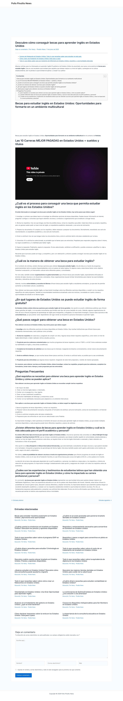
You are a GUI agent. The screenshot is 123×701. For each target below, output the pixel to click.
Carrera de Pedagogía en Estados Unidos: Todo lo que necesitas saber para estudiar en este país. (50, 56)
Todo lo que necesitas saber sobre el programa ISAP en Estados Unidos (37, 538)
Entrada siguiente (105, 500)
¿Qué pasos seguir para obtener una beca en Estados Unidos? (37, 89)
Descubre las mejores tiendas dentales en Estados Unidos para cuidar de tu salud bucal (83, 571)
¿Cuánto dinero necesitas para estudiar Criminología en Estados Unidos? (37, 549)
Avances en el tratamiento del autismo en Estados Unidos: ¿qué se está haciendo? (34, 604)
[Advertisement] (61, 24)
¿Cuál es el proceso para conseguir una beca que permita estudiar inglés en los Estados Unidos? (47, 83)
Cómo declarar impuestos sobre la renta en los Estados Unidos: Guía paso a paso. (37, 614)
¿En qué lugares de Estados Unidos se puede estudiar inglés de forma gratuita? (42, 87)
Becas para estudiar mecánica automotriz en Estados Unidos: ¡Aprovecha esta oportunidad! (36, 517)
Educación (17, 520)
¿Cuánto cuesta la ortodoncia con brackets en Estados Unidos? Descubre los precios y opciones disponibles (36, 527)
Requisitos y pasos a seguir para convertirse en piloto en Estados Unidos (85, 538)
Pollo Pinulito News (21, 3)
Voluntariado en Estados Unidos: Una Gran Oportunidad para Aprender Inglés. (37, 593)
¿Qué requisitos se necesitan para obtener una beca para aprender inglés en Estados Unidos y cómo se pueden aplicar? (52, 92)
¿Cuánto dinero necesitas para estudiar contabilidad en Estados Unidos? (85, 582)
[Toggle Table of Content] (104, 76)
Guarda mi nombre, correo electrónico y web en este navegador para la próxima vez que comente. (49, 670)
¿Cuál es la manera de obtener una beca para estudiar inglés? (36, 85)
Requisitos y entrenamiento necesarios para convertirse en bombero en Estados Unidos (85, 527)
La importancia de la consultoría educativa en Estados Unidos (84, 614)
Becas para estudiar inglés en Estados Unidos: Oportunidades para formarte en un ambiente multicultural (49, 78)
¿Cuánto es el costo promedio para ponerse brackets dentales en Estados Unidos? (84, 517)
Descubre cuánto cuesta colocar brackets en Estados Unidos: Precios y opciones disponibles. (36, 560)
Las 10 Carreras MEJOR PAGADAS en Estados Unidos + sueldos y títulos (40, 80)
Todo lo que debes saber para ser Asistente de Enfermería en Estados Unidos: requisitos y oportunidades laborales (56, 61)
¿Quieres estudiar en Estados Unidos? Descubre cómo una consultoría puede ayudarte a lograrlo (36, 571)
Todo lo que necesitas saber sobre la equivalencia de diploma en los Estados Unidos (84, 560)
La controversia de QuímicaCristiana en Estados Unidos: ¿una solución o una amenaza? (85, 593)
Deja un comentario (21, 49)
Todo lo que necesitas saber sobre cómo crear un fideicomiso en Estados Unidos (34, 582)
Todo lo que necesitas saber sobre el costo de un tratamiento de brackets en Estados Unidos (82, 549)
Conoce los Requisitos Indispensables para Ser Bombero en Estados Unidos (85, 604)
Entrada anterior (17, 500)
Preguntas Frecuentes (24, 91)
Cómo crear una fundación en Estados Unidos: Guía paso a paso (39, 58)
